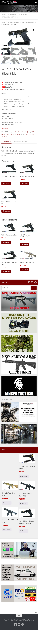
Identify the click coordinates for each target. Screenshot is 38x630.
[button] (33, 30)
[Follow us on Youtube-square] (32, 282)
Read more (24, 183)
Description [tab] (7, 141)
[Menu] (35, 2)
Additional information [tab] (20, 141)
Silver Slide (31, 134)
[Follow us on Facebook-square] (29, 282)
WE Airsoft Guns (12, 17)
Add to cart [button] (6, 183)
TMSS (3, 136)
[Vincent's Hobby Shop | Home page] (12, 2)
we (7, 136)
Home (3, 22)
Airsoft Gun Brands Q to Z (10, 15)
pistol (25, 134)
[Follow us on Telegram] (35, 282)
